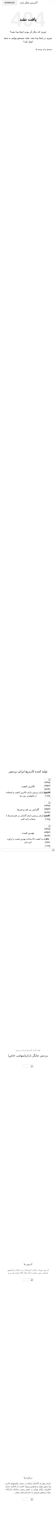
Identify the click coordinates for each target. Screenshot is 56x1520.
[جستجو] (5, 49)
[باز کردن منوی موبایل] (51, 2)
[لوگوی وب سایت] (29, 2)
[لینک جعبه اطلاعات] (28, 787)
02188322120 (10, 3)
